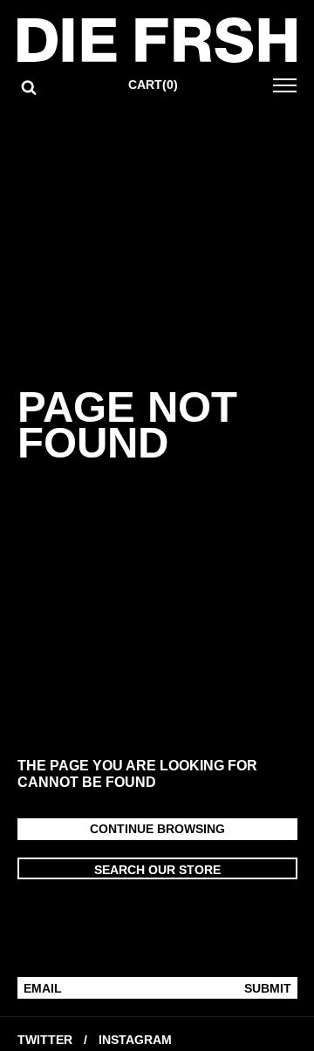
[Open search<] (29, 87)
